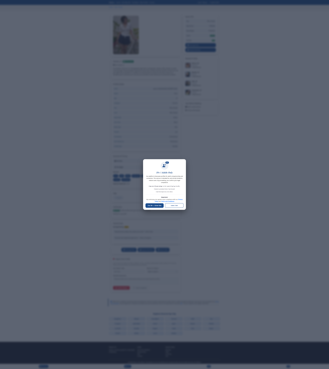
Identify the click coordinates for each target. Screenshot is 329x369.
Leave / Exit (174, 205)
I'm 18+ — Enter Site (154, 205)
